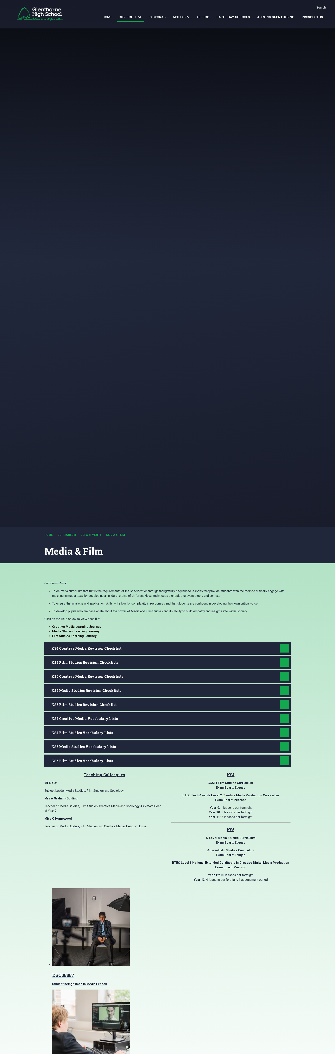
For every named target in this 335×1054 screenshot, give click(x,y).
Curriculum (67, 535)
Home (48, 535)
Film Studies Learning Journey (74, 636)
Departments (91, 535)
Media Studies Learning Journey (75, 631)
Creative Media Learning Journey (76, 627)
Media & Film (115, 535)
